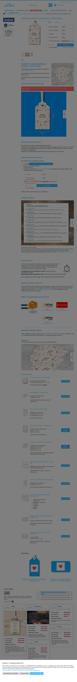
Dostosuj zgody (25, 673)
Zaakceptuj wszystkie (36, 673)
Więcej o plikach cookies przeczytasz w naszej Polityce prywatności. (21, 670)
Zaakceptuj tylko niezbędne (11, 673)
